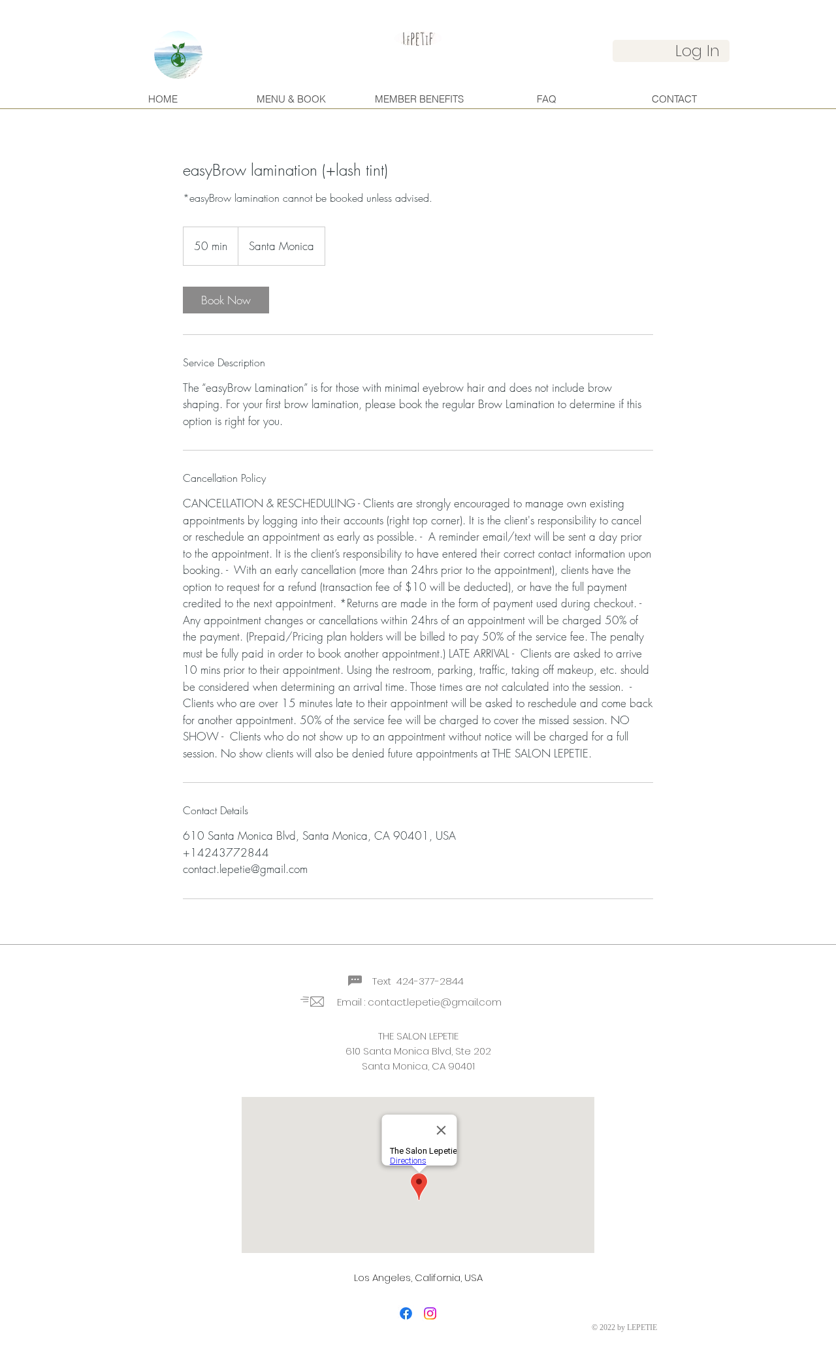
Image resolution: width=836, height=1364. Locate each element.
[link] (226, 300)
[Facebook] (406, 1313)
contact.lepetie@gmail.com (435, 1002)
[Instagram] (430, 1313)
